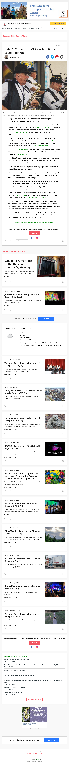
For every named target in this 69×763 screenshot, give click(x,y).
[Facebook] (47, 56)
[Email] (61, 56)
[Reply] (11, 241)
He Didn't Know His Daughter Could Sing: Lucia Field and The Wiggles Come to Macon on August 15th (21, 476)
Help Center (38, 753)
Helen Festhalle (24, 154)
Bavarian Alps (50, 141)
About (37, 28)
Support (61, 36)
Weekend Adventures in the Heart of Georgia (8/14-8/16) (22, 419)
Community (17, 28)
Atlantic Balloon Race (21, 132)
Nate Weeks (12, 57)
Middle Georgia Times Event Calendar (15, 656)
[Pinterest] (57, 56)
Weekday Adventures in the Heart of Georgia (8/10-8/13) (22, 504)
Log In (62, 28)
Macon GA (7, 46)
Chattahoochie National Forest (38, 197)
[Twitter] (52, 56)
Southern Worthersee (42, 127)
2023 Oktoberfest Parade (20, 149)
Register (55, 28)
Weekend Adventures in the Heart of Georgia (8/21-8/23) (18, 264)
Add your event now (34, 699)
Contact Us (30, 753)
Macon (6, 257)
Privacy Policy (38, 761)
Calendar (9, 28)
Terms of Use (30, 761)
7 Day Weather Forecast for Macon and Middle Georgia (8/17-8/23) (23, 391)
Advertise (31, 28)
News (4, 28)
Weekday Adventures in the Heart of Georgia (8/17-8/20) (22, 364)
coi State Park (21, 195)
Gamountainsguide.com (40, 145)
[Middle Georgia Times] (17, 23)
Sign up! (34, 233)
